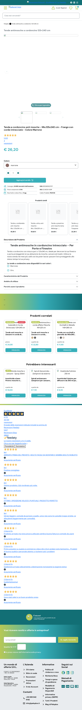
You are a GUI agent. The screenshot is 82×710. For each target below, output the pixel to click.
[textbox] (12, 165)
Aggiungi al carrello (23, 180)
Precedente (9, 446)
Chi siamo (30, 669)
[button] (7, 72)
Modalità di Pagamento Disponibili (50, 688)
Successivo (20, 446)
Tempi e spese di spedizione (51, 680)
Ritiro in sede (31, 673)
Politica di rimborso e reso (52, 670)
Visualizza (16, 350)
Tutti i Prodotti (51, 701)
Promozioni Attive (30, 681)
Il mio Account (32, 687)
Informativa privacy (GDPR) (51, 695)
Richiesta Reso (51, 676)
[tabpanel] (41, 255)
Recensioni (30, 677)
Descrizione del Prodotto (14, 240)
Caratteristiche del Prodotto (16, 276)
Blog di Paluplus (51, 704)
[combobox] (41, 165)
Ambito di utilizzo (11, 281)
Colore (7, 161)
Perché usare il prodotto (14, 287)
